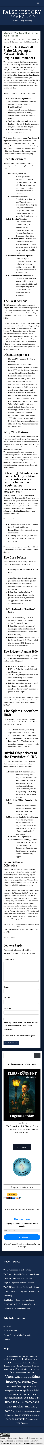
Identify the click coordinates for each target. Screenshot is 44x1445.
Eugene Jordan (6, 1441)
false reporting (24, 1386)
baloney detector (34, 1359)
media (20, 1402)
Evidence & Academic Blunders (17, 1308)
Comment (9, 959)
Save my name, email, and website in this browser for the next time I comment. (21, 1025)
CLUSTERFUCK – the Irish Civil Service (20, 1304)
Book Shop (8, 1295)
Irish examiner (12, 1394)
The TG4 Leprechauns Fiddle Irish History (21, 1287)
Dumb (19, 1372)
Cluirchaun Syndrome (31, 1366)
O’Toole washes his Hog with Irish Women (21, 1291)
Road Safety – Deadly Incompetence (19, 1300)
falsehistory (26, 1382)
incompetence (25, 1390)
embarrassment (27, 1372)
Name (7, 987)
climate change (16, 1366)
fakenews (11, 1377)
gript (35, 1387)
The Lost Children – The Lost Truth (19, 1278)
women (25, 1423)
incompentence (10, 1391)
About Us (7, 1326)
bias (9, 1362)
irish (36, 1390)
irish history (23, 1394)
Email (7, 998)
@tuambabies (12, 1356)
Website (7, 1008)
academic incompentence (28, 1356)
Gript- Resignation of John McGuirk (19, 1283)
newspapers (28, 1412)
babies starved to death (15, 1359)
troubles (34, 1419)
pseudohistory (14, 1419)
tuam (20, 1423)
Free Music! (22, 1147)
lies (14, 1402)
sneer (29, 1419)
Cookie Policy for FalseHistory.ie (17, 1335)
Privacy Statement (11, 1330)
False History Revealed (22, 14)
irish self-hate (26, 1397)
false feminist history (25, 1377)
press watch (34, 1415)
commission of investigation (16, 1369)
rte (25, 1419)
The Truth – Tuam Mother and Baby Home (21, 1274)
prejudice (24, 1414)
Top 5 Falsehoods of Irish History (17, 1270)
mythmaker (18, 1411)
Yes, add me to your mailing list (20, 1035)
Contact (7, 1340)
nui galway (15, 1415)
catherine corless (26, 1363)
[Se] (37, 1055)
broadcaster (16, 1363)
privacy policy (31, 1244)
